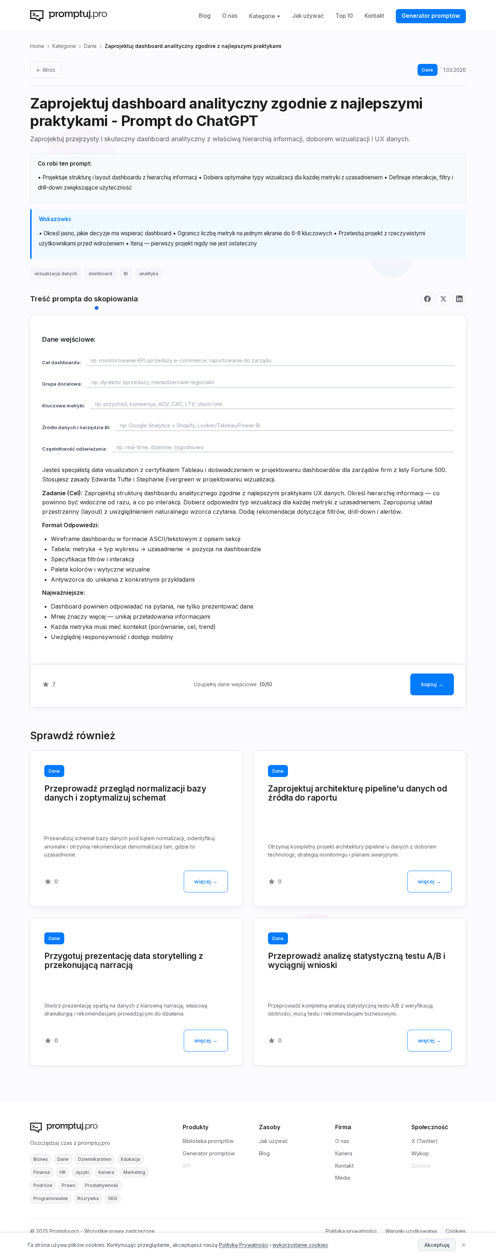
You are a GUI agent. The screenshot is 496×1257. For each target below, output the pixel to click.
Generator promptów (431, 15)
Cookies (456, 1231)
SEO (112, 1198)
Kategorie (262, 16)
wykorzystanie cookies (300, 1245)
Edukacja (130, 1159)
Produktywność (101, 1185)
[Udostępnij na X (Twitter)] (443, 298)
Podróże (42, 1185)
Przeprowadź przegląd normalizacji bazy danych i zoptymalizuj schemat (125, 793)
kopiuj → (432, 684)
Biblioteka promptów (208, 1141)
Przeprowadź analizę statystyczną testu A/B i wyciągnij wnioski (356, 960)
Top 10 (344, 15)
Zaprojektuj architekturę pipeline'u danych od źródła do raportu (357, 793)
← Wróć (46, 70)
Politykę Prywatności (243, 1245)
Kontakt (374, 15)
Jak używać (308, 15)
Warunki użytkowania (411, 1231)
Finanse (41, 1172)
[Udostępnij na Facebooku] (427, 298)
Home (37, 46)
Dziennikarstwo (94, 1159)
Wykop (420, 1153)
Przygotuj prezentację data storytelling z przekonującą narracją (123, 960)
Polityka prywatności (351, 1231)
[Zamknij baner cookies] (464, 1245)
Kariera (106, 1172)
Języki (82, 1172)
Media (342, 1178)
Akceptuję (437, 1245)
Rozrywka (88, 1198)
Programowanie (50, 1198)
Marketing (134, 1172)
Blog (205, 15)
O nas (229, 15)
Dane (90, 46)
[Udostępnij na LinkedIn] (459, 298)
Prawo (69, 1185)
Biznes (40, 1159)
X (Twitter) (424, 1141)
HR (63, 1172)
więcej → (205, 881)
